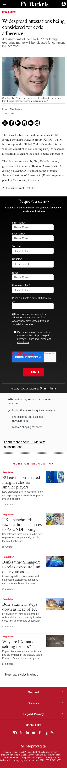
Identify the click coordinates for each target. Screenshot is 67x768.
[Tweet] (5, 123)
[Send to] (31, 123)
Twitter (21, 733)
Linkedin (27, 733)
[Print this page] (37, 123)
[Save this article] (24, 123)
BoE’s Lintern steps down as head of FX (19, 606)
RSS (52, 733)
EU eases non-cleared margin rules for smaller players (21, 482)
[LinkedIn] (18, 123)
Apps (46, 733)
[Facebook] (11, 123)
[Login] (63, 4)
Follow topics (15, 733)
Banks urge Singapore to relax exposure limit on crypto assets (22, 566)
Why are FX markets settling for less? (20, 644)
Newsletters (33, 733)
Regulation (9, 12)
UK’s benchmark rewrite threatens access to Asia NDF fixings (22, 524)
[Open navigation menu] (3, 4)
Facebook (40, 733)
